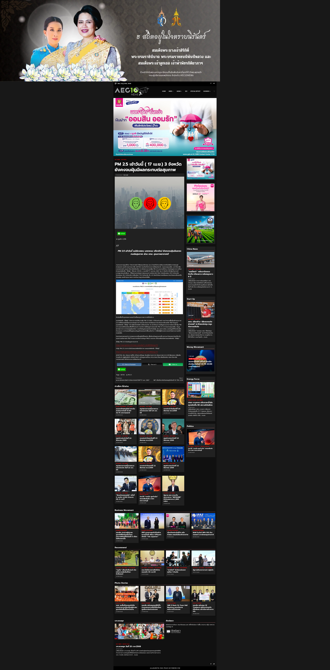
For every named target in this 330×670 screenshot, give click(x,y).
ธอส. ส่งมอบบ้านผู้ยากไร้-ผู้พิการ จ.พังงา (203, 593)
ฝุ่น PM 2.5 (129, 375)
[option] (200, 361)
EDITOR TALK (126, 644)
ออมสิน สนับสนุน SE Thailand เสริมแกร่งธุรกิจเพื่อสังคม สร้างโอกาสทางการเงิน (178, 593)
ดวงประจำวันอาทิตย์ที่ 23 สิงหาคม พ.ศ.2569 (149, 426)
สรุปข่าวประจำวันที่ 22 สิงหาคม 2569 (173, 454)
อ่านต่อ (190, 289)
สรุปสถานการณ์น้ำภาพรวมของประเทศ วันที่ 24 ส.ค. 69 (149, 397)
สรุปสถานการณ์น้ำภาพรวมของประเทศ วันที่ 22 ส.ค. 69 (126, 454)
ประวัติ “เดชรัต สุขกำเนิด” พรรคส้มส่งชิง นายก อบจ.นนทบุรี (149, 483)
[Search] (214, 91)
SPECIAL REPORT (195, 91)
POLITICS (148, 493)
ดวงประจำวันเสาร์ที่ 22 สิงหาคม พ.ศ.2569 (149, 454)
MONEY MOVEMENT (121, 406)
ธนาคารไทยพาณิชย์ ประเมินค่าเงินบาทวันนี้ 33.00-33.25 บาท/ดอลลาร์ (200, 364)
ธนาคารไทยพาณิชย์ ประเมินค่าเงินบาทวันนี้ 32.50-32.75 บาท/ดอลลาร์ (126, 397)
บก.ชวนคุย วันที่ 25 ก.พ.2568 (139, 631)
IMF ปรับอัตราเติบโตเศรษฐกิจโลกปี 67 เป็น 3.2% (168, 379)
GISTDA (123, 375)
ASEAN (179, 91)
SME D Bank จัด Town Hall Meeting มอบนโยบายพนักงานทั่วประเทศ (152, 593)
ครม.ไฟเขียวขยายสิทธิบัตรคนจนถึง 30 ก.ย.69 (152, 558)
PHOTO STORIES (120, 603)
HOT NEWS (117, 159)
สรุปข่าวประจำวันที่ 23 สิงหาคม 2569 (173, 426)
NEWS (170, 91)
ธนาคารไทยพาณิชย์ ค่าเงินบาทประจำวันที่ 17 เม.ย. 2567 (132, 379)
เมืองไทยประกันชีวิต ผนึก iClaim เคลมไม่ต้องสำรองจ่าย (178, 521)
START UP (197, 319)
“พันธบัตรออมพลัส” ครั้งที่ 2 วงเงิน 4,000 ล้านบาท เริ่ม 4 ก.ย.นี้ (126, 483)
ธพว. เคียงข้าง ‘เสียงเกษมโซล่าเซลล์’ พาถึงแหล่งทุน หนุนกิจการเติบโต (200, 309)
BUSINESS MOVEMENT (121, 530)
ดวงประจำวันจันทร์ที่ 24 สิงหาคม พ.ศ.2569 (173, 397)
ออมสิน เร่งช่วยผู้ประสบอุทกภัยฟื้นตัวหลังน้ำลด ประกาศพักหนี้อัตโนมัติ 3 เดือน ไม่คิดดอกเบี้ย (127, 521)
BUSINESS (206, 91)
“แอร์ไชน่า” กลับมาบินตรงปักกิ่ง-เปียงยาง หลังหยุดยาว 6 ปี (200, 259)
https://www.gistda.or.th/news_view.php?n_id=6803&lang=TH (137, 345)
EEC (186, 91)
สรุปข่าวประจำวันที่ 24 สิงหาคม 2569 (126, 426)
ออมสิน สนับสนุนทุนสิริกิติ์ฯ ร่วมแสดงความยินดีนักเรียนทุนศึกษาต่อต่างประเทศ (127, 593)
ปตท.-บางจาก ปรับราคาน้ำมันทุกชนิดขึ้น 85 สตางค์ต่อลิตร (200, 390)
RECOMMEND (132, 567)
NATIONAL (124, 159)
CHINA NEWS (191, 269)
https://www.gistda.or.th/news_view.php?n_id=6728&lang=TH (137, 352)
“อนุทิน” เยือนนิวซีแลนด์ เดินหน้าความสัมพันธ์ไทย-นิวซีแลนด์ (127, 558)
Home (164, 91)
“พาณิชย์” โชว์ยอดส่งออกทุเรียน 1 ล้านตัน (178, 558)
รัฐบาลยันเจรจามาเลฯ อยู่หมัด (203, 558)
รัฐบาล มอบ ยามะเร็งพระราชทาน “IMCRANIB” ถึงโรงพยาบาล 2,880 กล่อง (173, 483)
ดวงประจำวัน (167, 406)
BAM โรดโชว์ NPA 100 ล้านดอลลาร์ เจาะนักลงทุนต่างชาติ (203, 521)
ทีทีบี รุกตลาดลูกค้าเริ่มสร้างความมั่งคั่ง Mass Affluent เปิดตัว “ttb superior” (152, 521)
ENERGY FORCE (192, 400)
